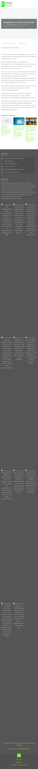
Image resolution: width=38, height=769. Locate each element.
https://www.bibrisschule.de (12, 172)
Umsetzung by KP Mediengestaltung (18, 748)
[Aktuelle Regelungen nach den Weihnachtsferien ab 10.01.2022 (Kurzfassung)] (6, 120)
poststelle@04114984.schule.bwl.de (15, 169)
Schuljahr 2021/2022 (12, 24)
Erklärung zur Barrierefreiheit (19, 765)
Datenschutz (19, 762)
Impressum (19, 759)
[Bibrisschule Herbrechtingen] (7, 4)
